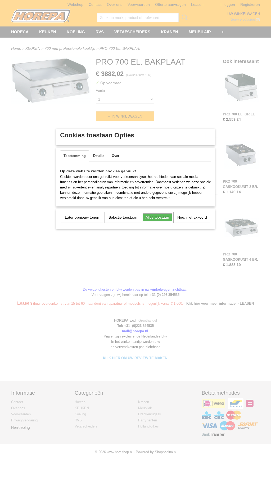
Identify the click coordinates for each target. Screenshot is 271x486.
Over (115, 156)
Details (98, 156)
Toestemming (75, 156)
